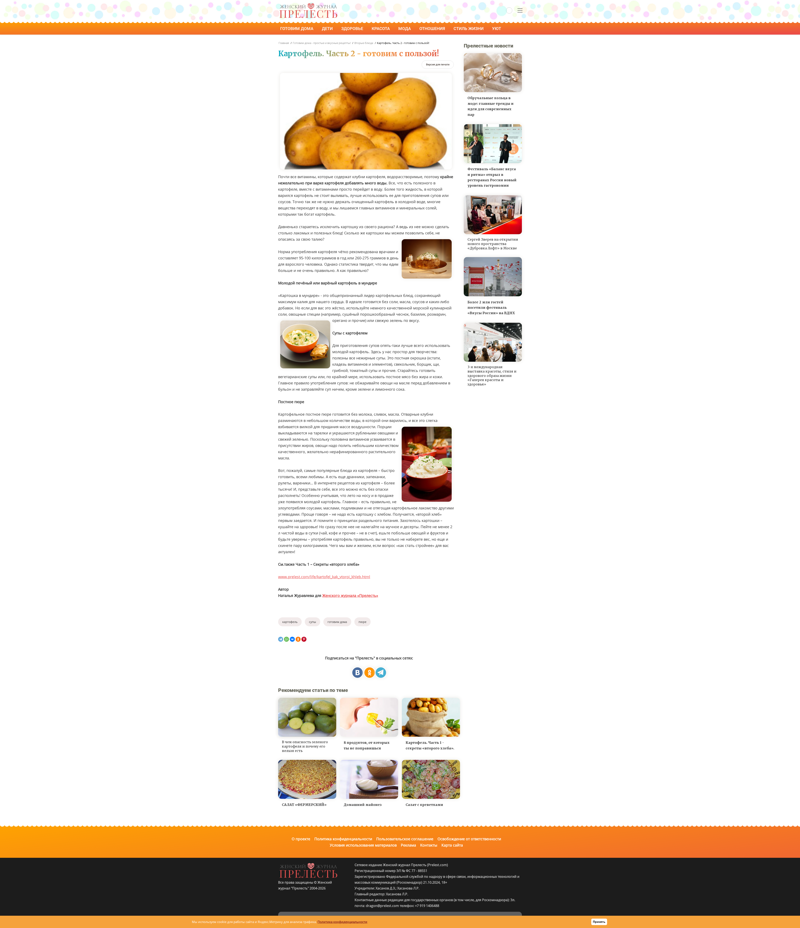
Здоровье (352, 28)
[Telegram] (280, 639)
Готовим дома (297, 28)
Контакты (428, 845)
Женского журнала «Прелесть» (350, 595)
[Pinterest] (303, 639)
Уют (497, 28)
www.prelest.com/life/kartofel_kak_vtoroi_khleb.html (324, 576)
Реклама (408, 845)
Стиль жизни (469, 28)
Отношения (432, 28)
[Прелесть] (308, 4)
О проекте (301, 838)
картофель (290, 622)
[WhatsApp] (286, 639)
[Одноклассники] (298, 639)
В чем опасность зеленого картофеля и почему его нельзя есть (305, 746)
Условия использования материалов (363, 845)
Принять (599, 921)
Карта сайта (452, 845)
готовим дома (337, 622)
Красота (381, 28)
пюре (362, 622)
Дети (328, 28)
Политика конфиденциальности (343, 838)
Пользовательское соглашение (404, 838)
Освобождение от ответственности (469, 838)
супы (312, 622)
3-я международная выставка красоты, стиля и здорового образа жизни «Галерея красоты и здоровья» (492, 375)
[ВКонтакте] (292, 639)
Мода (405, 28)
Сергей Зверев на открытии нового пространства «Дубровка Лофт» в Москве (493, 243)
